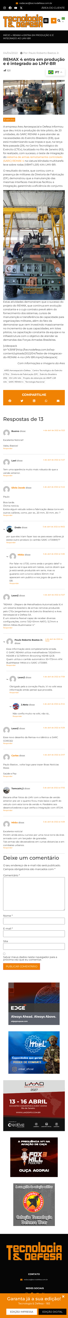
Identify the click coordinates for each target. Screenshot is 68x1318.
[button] (46, 20)
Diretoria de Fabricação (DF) (24, 374)
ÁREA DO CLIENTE (53, 7)
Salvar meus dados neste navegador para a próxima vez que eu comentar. (30, 958)
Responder (7, 448)
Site (5, 941)
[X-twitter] (21, 7)
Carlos (15, 755)
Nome (8, 916)
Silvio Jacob (18, 487)
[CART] (53, 20)
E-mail (8, 928)
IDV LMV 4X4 (15, 378)
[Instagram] (4, 7)
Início (6, 35)
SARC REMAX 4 (16, 382)
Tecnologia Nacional (34, 382)
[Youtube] (15, 7)
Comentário (11, 875)
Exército (9, 119)
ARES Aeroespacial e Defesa (17, 370)
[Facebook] (10, 7)
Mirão (21, 554)
